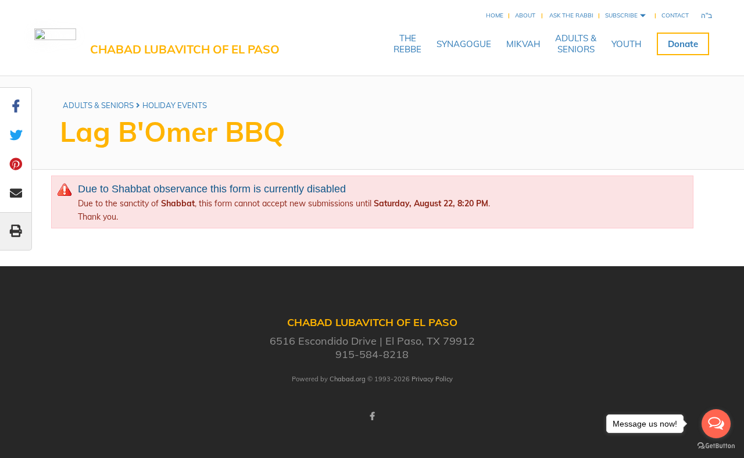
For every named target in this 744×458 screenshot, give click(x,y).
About (525, 15)
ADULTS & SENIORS (98, 105)
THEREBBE (407, 44)
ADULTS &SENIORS (575, 44)
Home (494, 15)
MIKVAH (523, 43)
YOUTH (626, 43)
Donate (683, 43)
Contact (675, 15)
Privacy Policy (432, 379)
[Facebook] (372, 416)
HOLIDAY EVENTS (174, 105)
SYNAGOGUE (464, 43)
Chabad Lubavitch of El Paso (185, 49)
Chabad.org (348, 379)
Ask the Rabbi (571, 15)
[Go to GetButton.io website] (716, 446)
